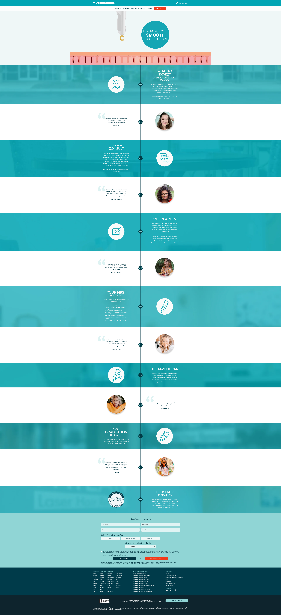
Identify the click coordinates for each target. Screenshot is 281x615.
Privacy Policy (135, 554)
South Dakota (119, 575)
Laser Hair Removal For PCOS (139, 587)
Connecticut (95, 579)
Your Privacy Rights (170, 585)
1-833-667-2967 (159, 554)
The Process (130, 3)
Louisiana (102, 577)
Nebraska (109, 573)
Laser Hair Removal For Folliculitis (140, 583)
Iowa (94, 591)
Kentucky (102, 575)
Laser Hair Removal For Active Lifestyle (141, 575)
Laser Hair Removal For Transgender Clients (142, 591)
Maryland (102, 581)
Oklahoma (109, 587)
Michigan (101, 585)
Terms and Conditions (170, 583)
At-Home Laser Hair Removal (139, 573)
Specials (122, 3)
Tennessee (118, 577)
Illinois (94, 587)
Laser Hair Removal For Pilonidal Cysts (141, 589)
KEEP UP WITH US (177, 601)
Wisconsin (118, 587)
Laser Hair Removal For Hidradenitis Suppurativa (143, 585)
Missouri (101, 589)
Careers (167, 573)
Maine (101, 579)
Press (167, 579)
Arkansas (95, 575)
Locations (150, 3)
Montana (101, 591)
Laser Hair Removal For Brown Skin (140, 581)
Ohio (108, 585)
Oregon (109, 589)
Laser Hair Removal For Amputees (140, 577)
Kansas (101, 573)
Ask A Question (124, 559)
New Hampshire (111, 577)
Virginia (117, 583)
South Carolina (119, 573)
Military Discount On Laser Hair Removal (174, 577)
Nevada (109, 575)
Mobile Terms (126, 554)
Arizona (94, 573)
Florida (94, 581)
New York (109, 579)
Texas (117, 579)
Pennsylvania (110, 591)
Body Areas (141, 3)
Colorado (95, 577)
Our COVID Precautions (171, 575)
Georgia (95, 583)
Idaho (94, 585)
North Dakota (110, 583)
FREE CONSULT (160, 8)
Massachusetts (103, 583)
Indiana (94, 589)
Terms (138, 562)
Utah (117, 581)
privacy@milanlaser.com (172, 554)
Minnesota (102, 587)
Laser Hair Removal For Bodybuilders (141, 579)
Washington (118, 585)
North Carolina (110, 581)
